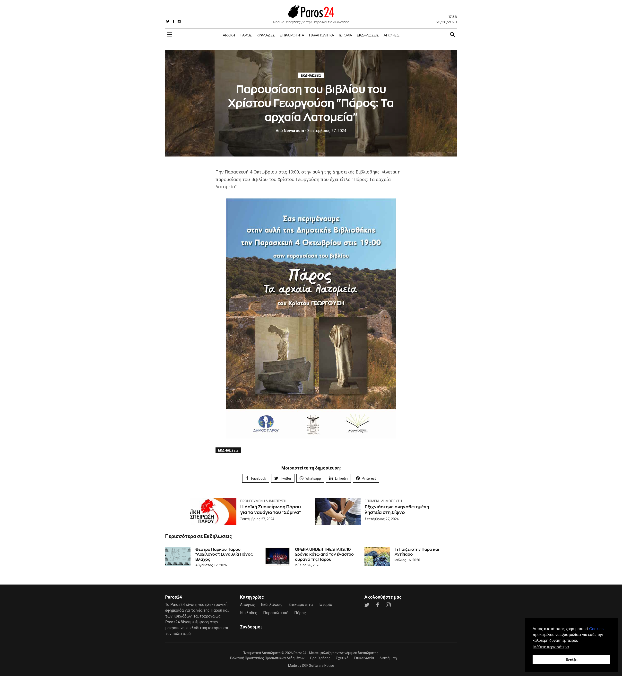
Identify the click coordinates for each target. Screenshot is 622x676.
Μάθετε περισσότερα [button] (551, 647)
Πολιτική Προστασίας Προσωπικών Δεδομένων (267, 658)
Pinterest (369, 478)
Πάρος (246, 35)
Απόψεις (391, 35)
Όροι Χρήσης (320, 658)
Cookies (596, 629)
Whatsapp (313, 478)
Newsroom (290, 130)
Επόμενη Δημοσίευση (383, 501)
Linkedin (341, 478)
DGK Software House (318, 666)
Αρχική (229, 35)
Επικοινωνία (364, 658)
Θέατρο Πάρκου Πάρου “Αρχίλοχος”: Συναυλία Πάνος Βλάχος (224, 554)
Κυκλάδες (266, 35)
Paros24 (300, 653)
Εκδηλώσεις (368, 35)
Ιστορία (345, 35)
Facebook (258, 478)
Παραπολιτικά (321, 35)
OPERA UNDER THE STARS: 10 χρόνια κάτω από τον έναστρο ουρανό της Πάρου (324, 554)
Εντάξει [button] (572, 659)
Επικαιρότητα (292, 35)
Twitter (285, 478)
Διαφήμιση (388, 658)
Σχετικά (342, 658)
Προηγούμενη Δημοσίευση (263, 501)
